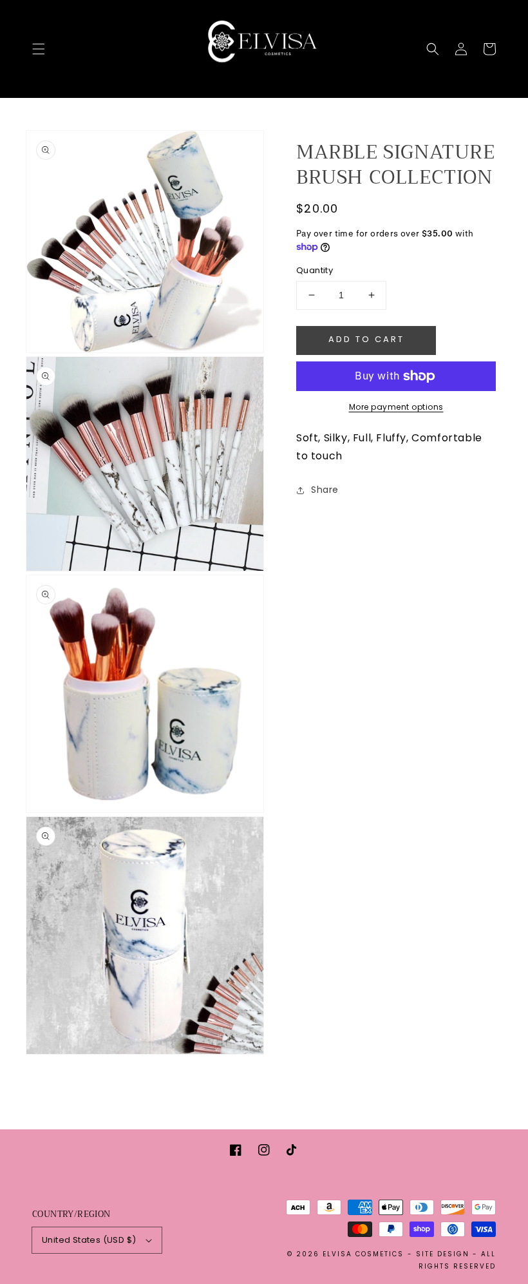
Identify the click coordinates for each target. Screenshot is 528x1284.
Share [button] (325, 489)
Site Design (442, 1254)
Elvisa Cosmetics (363, 1254)
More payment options (396, 406)
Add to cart (366, 339)
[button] (38, 49)
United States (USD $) (89, 1240)
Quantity (314, 270)
